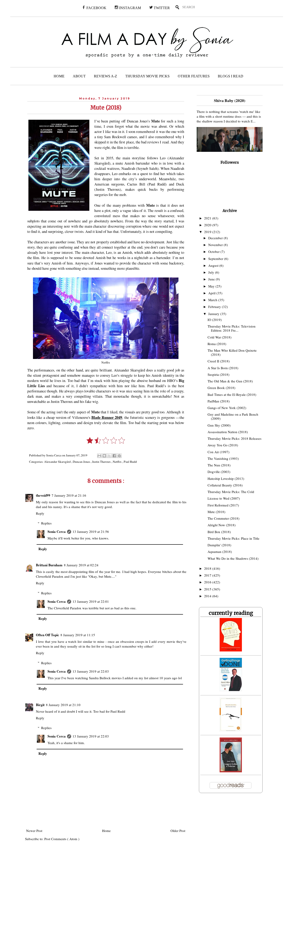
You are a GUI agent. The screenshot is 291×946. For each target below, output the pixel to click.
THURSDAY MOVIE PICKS (147, 76)
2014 (208, 596)
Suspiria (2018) (218, 374)
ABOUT (79, 76)
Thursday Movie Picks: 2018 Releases (234, 438)
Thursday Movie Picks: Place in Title (233, 538)
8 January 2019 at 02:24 (81, 565)
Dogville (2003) (219, 471)
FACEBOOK (95, 8)
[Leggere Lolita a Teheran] (231, 771)
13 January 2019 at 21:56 (91, 531)
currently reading (231, 613)
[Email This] (99, 455)
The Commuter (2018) (223, 518)
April (212, 293)
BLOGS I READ (230, 76)
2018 (208, 568)
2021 (208, 218)
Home (106, 830)
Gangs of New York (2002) (227, 407)
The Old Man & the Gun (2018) (230, 381)
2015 (208, 589)
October (214, 251)
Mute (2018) (216, 511)
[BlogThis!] (104, 455)
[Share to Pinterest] (119, 455)
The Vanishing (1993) (223, 458)
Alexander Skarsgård (57, 462)
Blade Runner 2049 (106, 417)
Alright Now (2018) (222, 525)
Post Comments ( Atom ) (61, 839)
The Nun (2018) (219, 465)
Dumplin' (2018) (219, 545)
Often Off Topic (47, 634)
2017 (208, 575)
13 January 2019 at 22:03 (91, 671)
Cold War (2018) (219, 337)
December (216, 238)
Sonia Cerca (57, 531)
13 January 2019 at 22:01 (91, 601)
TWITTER (161, 8)
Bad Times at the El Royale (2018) (232, 394)
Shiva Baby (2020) (229, 100)
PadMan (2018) (219, 401)
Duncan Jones (82, 462)
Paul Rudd (130, 462)
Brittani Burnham (49, 564)
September (216, 258)
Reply (40, 513)
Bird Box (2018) (219, 531)
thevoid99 (43, 495)
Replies (46, 523)
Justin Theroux (101, 462)
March (213, 300)
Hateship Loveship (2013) (226, 478)
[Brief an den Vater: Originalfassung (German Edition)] (231, 730)
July (211, 272)
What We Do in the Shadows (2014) (233, 558)
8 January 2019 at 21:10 (63, 704)
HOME (59, 76)
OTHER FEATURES (194, 76)
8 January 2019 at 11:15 (77, 635)
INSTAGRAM (129, 8)
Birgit (40, 704)
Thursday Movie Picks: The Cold (231, 491)
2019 (208, 231)
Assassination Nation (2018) (228, 432)
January (214, 313)
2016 (208, 582)
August (213, 265)
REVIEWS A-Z (105, 76)
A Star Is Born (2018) (223, 368)
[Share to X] (109, 455)
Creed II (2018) (219, 361)
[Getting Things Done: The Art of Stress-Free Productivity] (231, 689)
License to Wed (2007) (224, 498)
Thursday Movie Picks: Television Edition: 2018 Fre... (232, 328)
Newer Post (34, 830)
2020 (208, 225)
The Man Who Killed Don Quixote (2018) (232, 352)
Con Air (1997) (218, 452)
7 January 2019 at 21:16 (69, 495)
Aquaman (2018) (220, 551)
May (212, 286)
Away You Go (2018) (223, 445)
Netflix (117, 462)
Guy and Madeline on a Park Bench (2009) (233, 416)
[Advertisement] (92, 896)
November (216, 244)
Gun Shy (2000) (219, 425)
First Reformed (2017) (223, 505)
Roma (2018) (217, 343)
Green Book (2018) (221, 387)
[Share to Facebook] (114, 455)
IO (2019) (215, 319)
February (215, 306)
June (212, 279)
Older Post (178, 830)
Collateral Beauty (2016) (225, 485)
